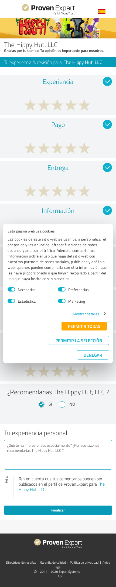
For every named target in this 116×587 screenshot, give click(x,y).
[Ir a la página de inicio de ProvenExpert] (48, 13)
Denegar (93, 355)
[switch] (62, 289)
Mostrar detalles (86, 313)
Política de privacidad (84, 562)
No (72, 404)
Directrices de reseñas (21, 562)
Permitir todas (84, 326)
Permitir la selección (79, 340)
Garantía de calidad (53, 562)
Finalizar (58, 510)
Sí (50, 404)
